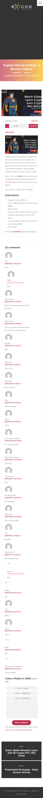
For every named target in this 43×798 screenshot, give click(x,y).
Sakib (28, 678)
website (17, 232)
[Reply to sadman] (29, 590)
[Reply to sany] (29, 609)
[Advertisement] (21, 37)
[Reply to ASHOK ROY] (29, 552)
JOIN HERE (9, 132)
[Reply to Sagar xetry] (29, 514)
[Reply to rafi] (29, 533)
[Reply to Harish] (29, 419)
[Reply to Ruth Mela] (29, 362)
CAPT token (12, 182)
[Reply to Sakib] (29, 571)
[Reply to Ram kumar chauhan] (29, 438)
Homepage (16, 73)
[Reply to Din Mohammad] (29, 495)
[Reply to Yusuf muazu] (29, 476)
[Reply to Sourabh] (29, 343)
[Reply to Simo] (29, 400)
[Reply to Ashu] (29, 280)
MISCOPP (27, 73)
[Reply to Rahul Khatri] (29, 299)
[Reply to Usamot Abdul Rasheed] (29, 666)
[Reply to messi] (29, 628)
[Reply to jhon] (29, 261)
